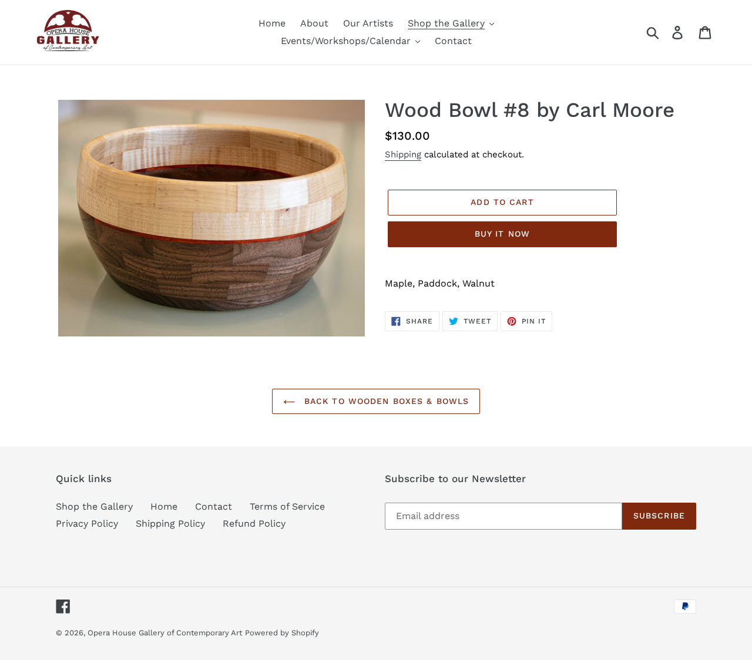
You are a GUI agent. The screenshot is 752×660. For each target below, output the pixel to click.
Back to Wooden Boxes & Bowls (385, 401)
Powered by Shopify (282, 632)
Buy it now (502, 233)
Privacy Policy (87, 523)
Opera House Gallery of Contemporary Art (165, 632)
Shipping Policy (170, 523)
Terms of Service (287, 506)
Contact (213, 506)
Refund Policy (254, 523)
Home (163, 506)
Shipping (403, 154)
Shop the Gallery (94, 506)
